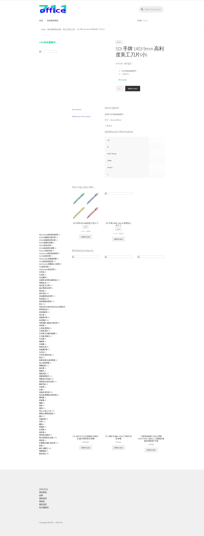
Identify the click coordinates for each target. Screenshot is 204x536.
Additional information (81, 116)
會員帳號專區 (52, 20)
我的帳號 (43, 492)
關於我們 (43, 504)
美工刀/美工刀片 (69, 29)
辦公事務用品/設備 (54, 29)
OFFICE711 (43, 489)
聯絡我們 (43, 498)
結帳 (41, 495)
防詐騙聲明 (44, 507)
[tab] (85, 109)
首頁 (41, 20)
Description (76, 109)
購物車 (42, 501)
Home (43, 29)
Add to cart (132, 88)
